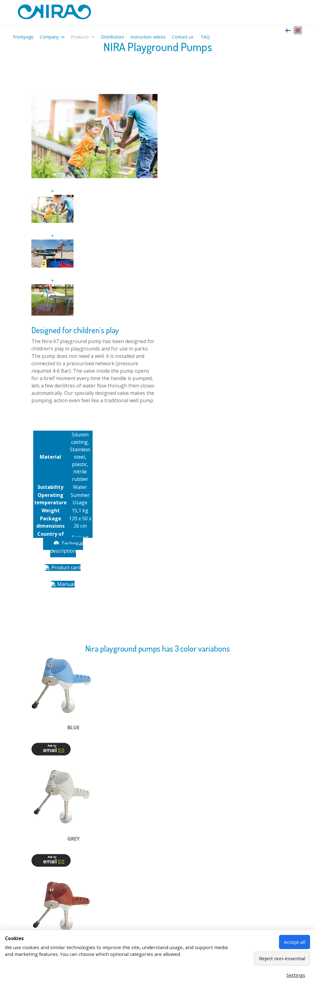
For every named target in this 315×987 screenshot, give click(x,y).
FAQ (205, 37)
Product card (65, 567)
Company (49, 37)
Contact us (182, 37)
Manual (65, 584)
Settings (295, 975)
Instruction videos (148, 37)
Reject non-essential (282, 958)
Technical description (66, 547)
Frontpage (23, 37)
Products (80, 37)
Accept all (294, 942)
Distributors (112, 37)
